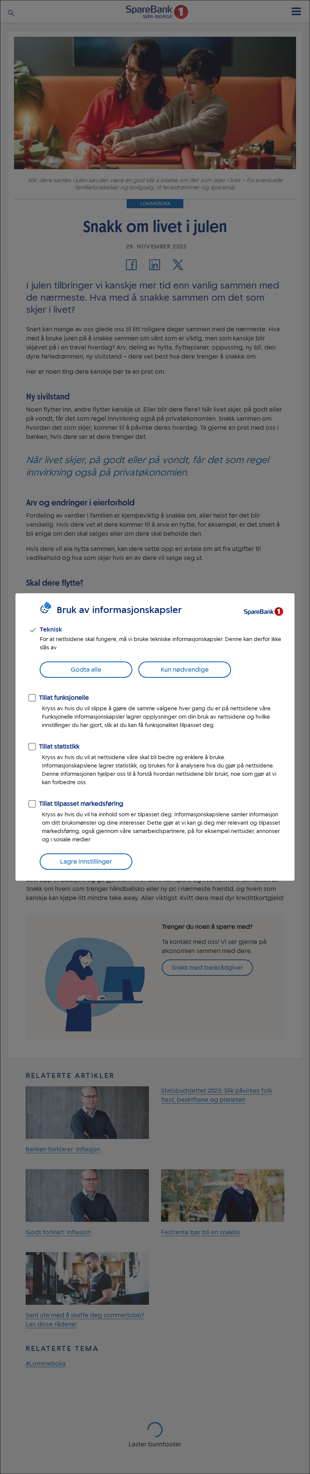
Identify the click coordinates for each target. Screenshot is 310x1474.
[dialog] (155, 737)
